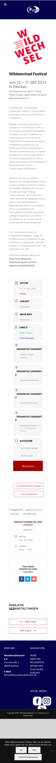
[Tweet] (27, 579)
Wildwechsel (30, 514)
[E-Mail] (34, 579)
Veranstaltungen (28, 448)
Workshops (26, 455)
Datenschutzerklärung (28, 757)
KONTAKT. (35, 672)
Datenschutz (28, 715)
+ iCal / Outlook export (28, 494)
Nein (34, 750)
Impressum (43, 713)
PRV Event (30, 621)
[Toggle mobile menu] (5, 4)
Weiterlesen (25, 320)
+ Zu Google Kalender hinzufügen (28, 486)
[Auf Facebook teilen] (21, 579)
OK (21, 750)
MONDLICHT (28, 530)
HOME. (33, 655)
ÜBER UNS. (35, 658)
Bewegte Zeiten (33, 510)
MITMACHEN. (36, 665)
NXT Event (25, 630)
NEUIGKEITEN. (37, 662)
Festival (14, 514)
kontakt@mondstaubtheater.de (20, 674)
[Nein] (52, 750)
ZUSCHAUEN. (36, 669)
